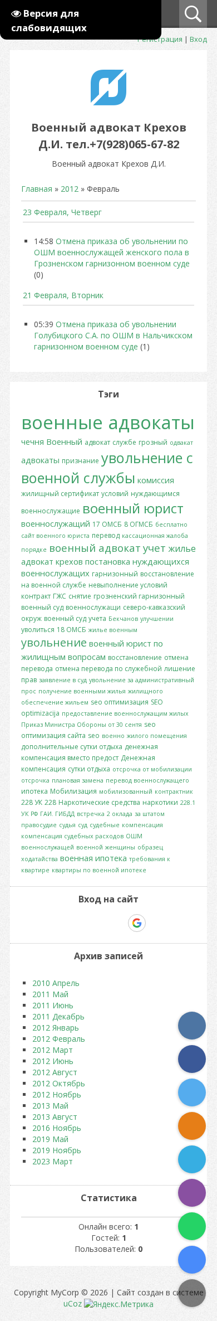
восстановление (135, 657)
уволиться (38, 629)
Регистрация (160, 39)
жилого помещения (157, 736)
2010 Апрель (56, 983)
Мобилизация (73, 791)
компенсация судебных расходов (72, 836)
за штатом (150, 814)
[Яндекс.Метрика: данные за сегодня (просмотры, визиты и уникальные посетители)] (119, 1304)
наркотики (160, 802)
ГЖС (59, 596)
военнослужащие (50, 511)
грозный (153, 442)
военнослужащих (55, 573)
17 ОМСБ (107, 524)
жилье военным (112, 630)
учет (154, 548)
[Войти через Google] (137, 923)
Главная (36, 188)
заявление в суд (63, 680)
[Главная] (108, 102)
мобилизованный (125, 791)
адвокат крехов (52, 561)
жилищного (145, 691)
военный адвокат (95, 548)
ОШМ (134, 836)
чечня (32, 441)
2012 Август (54, 1072)
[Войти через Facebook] (98, 923)
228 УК (31, 802)
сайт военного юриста (55, 536)
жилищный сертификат (60, 493)
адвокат (97, 442)
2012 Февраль (58, 1038)
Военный (64, 441)
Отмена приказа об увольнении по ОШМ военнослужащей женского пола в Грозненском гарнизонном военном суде (112, 252)
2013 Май (50, 1105)
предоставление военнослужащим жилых (125, 713)
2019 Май (50, 1139)
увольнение (54, 642)
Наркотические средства (99, 802)
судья (67, 825)
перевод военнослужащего (147, 780)
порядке (34, 549)
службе (124, 442)
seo (94, 735)
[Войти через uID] (60, 923)
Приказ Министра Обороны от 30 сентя (81, 725)
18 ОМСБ (71, 629)
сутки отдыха (89, 769)
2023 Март (52, 1161)
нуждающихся (160, 561)
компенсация (142, 825)
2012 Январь (55, 1027)
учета (97, 618)
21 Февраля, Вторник (63, 295)
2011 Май (50, 994)
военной (89, 847)
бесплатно (171, 524)
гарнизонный (115, 574)
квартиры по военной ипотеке (99, 870)
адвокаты (40, 459)
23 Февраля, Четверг (62, 212)
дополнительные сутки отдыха (71, 746)
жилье (182, 548)
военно (113, 736)
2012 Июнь (52, 1061)
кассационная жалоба (155, 536)
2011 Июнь (52, 1005)
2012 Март (52, 1050)
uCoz (72, 1303)
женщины (120, 847)
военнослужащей (47, 847)
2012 (69, 188)
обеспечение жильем (54, 702)
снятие (79, 596)
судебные (105, 825)
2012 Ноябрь (56, 1094)
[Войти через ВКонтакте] (79, 923)
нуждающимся (155, 493)
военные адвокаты (108, 422)
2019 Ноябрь (56, 1150)
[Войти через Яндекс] (117, 923)
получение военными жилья (82, 691)
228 (50, 802)
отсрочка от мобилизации (152, 769)
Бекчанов (123, 619)
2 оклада (119, 814)
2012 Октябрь (58, 1083)
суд (82, 825)
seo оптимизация (120, 702)
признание (80, 460)
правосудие (39, 825)
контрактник (174, 791)
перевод (106, 535)
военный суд (65, 618)
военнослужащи (93, 607)
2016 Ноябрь (56, 1128)
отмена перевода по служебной (108, 668)
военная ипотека (93, 857)
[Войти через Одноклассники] (156, 923)
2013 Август (54, 1116)
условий (115, 493)
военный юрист (133, 508)
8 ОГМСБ (138, 524)
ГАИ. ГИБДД (57, 814)
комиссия (155, 479)
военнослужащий (55, 523)
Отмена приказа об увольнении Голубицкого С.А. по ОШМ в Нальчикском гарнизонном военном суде (113, 335)
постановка (107, 561)
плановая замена (77, 780)
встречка (91, 814)
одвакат (181, 442)
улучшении (157, 619)
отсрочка (35, 780)
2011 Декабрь (58, 1016)
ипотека (34, 791)
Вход (198, 39)
